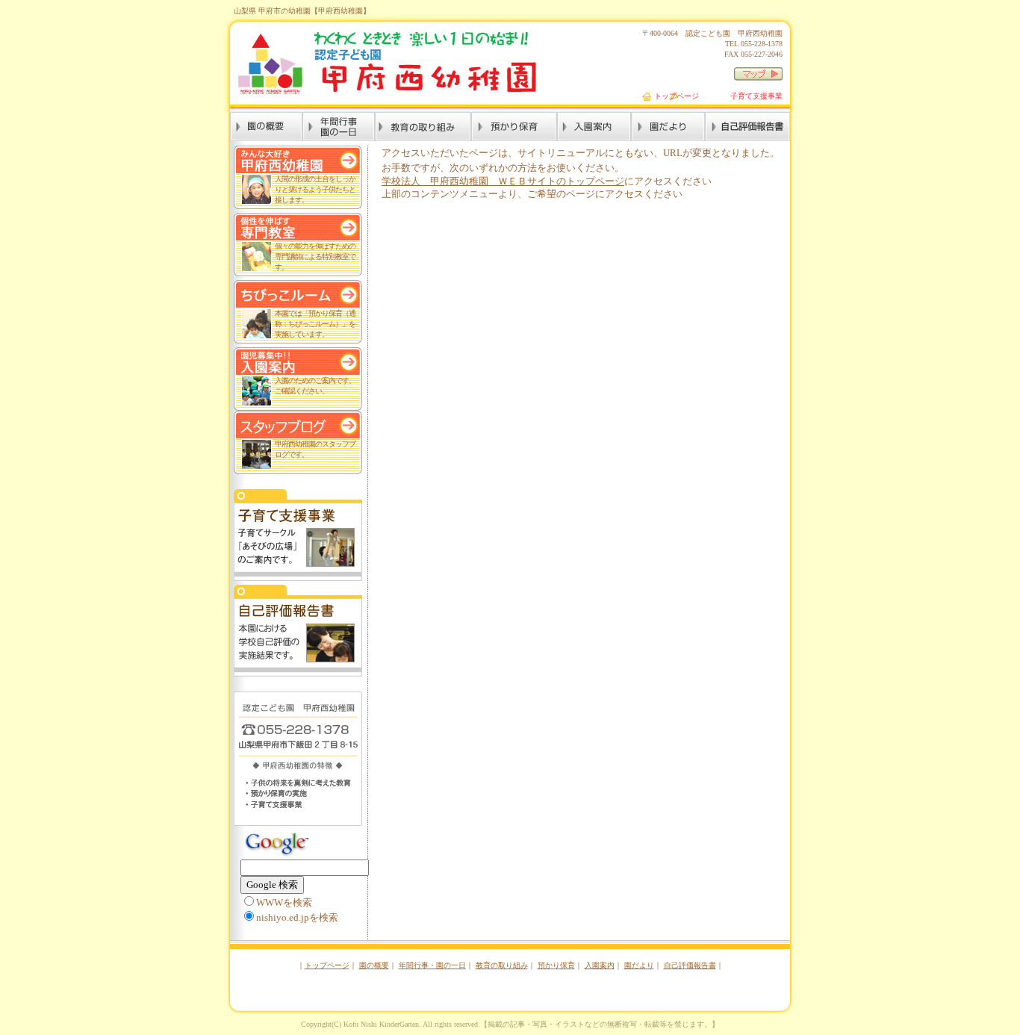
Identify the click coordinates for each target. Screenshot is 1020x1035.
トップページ (676, 96)
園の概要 (374, 965)
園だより (639, 965)
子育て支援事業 (756, 96)
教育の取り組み (502, 965)
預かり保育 (556, 965)
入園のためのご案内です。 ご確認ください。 (315, 385)
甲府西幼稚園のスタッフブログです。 (315, 449)
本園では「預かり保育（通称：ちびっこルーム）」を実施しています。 (315, 323)
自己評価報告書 (690, 965)
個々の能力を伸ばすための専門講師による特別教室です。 (315, 256)
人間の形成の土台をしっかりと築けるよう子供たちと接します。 (315, 189)
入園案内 (600, 965)
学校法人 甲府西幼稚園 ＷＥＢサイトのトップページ (503, 181)
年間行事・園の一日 (432, 965)
